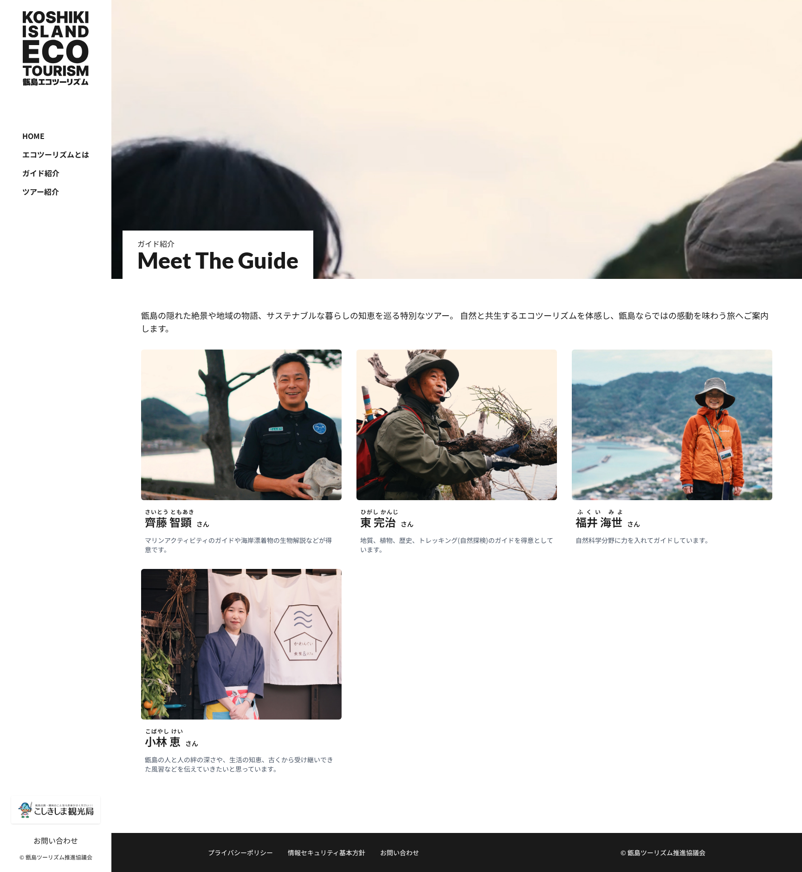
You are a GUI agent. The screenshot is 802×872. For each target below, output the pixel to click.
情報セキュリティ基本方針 (326, 852)
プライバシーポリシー (240, 852)
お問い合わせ (55, 840)
